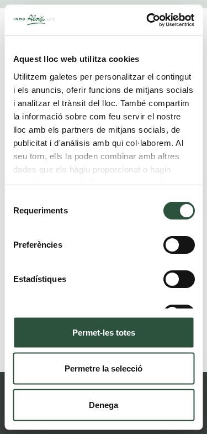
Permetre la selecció (103, 368)
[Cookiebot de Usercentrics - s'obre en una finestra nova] (147, 20)
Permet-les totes (103, 332)
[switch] (178, 245)
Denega (103, 404)
